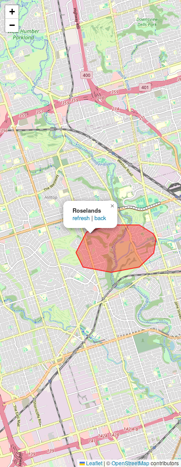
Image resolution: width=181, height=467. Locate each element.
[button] (112, 206)
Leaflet (93, 463)
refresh (81, 218)
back (100, 218)
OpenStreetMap (130, 463)
